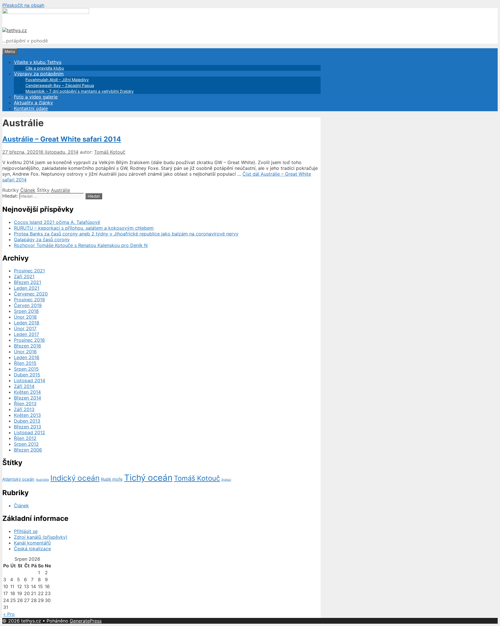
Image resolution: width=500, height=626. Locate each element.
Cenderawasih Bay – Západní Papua (59, 85)
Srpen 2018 (26, 311)
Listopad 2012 (29, 432)
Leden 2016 (26, 357)
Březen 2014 (27, 398)
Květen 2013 (27, 415)
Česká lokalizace (32, 548)
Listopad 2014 (29, 380)
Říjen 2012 (25, 438)
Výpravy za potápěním (39, 74)
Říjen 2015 (25, 363)
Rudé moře (112, 479)
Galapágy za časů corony (42, 239)
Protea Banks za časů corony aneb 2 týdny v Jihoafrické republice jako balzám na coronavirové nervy (126, 234)
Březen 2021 (27, 282)
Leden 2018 (26, 323)
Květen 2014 (27, 392)
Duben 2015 (27, 375)
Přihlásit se (26, 531)
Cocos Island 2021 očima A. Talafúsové (57, 222)
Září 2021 (24, 276)
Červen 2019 (28, 305)
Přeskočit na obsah (23, 5)
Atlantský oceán (18, 479)
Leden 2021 (26, 288)
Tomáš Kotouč (197, 478)
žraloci (226, 480)
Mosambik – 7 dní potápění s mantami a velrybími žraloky (79, 91)
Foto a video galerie (36, 97)
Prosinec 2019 (29, 299)
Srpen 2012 (26, 444)
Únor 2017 (25, 328)
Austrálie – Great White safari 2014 (61, 139)
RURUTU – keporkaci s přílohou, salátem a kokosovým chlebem (84, 228)
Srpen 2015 (26, 369)
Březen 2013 (27, 427)
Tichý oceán (148, 478)
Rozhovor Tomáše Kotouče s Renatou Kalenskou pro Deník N (81, 245)
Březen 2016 (27, 346)
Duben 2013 (27, 421)
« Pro (9, 614)
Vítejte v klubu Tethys (37, 62)
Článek (27, 190)
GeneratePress (86, 621)
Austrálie (60, 190)
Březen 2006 (28, 450)
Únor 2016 (25, 351)
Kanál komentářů (32, 543)
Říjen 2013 (25, 403)
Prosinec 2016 (29, 340)
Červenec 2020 (31, 294)
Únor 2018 (25, 317)
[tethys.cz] (14, 30)
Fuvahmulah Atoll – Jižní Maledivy (57, 79)
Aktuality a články (33, 102)
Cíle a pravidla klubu (44, 68)
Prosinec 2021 (29, 271)
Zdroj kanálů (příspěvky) (40, 537)
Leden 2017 (26, 334)
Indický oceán (75, 477)
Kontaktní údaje (31, 108)
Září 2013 (24, 409)
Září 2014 (24, 386)
